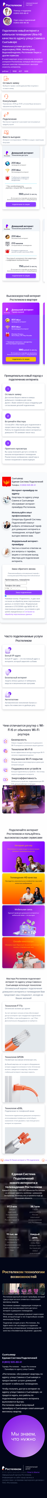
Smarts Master (33, 1472)
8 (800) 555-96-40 (21, 23)
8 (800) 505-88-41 (21, 13)
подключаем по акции (21, 204)
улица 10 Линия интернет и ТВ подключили (20, 1160)
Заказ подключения (23, 592)
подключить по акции (20, 359)
